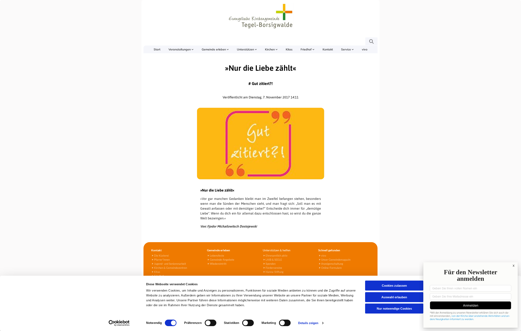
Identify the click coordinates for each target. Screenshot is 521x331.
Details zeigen (308, 323)
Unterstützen (246, 49)
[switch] (210, 323)
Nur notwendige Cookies (394, 308)
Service (346, 49)
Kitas (289, 49)
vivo (364, 49)
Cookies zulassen (394, 285)
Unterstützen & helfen (276, 250)
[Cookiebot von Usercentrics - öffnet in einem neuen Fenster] (119, 323)
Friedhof (306, 49)
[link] (181, 49)
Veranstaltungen (180, 49)
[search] (371, 41)
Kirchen (270, 49)
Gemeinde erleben (214, 49)
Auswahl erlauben (394, 297)
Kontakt (328, 49)
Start (157, 49)
